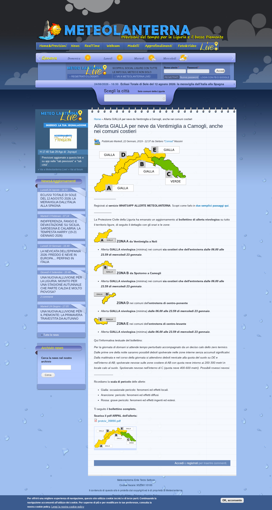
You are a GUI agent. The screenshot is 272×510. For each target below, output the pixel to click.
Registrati (171, 77)
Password (193, 67)
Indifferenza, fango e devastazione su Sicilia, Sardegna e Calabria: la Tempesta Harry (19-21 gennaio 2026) (60, 228)
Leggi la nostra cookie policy (67, 506)
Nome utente (171, 67)
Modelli (133, 46)
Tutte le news (51, 334)
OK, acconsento (232, 500)
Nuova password (189, 77)
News (75, 46)
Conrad (169, 141)
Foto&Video (187, 46)
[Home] (136, 30)
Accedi (179, 463)
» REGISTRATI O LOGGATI (83, 76)
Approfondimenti (159, 46)
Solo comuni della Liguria (151, 91)
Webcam (113, 46)
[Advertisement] (136, 9)
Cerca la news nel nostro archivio (56, 359)
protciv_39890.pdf (109, 420)
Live (209, 46)
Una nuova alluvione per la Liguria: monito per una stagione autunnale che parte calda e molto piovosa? (61, 284)
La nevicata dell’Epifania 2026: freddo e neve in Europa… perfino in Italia (60, 256)
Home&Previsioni (52, 46)
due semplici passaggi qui (212, 205)
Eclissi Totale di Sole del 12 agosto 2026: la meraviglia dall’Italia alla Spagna (157, 84)
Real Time (92, 46)
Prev (38, 57)
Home (97, 119)
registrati (192, 463)
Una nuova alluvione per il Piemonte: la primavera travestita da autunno (61, 315)
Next (233, 57)
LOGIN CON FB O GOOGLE (215, 77)
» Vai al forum (75, 169)
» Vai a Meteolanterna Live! (132, 76)
